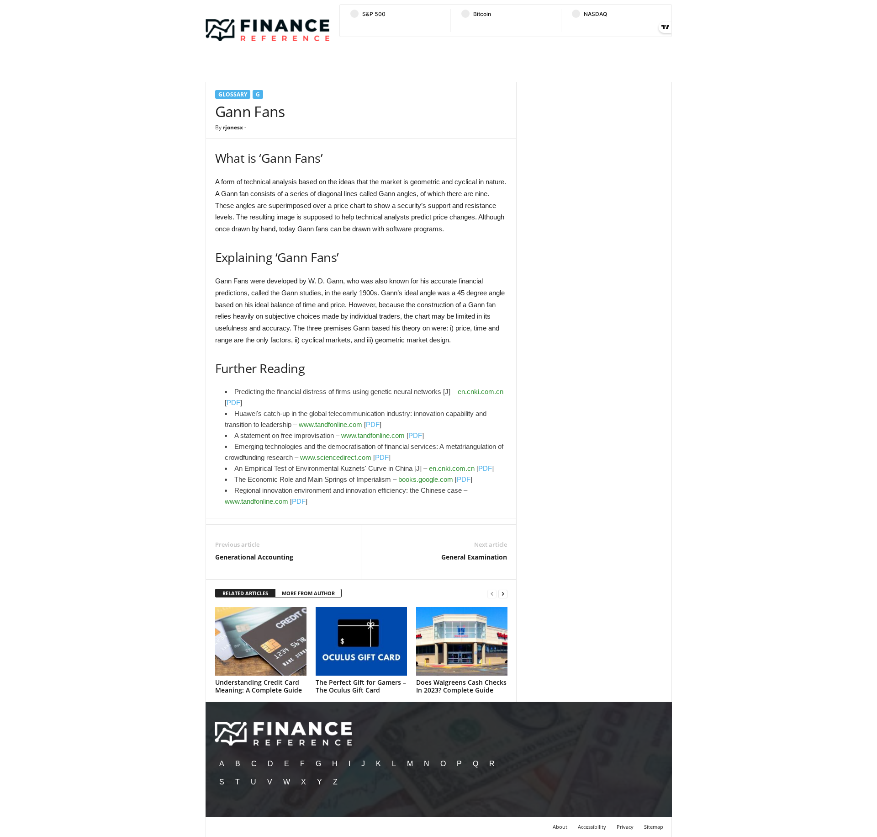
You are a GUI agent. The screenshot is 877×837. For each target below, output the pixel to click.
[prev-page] (492, 593)
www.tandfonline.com (330, 424)
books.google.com (425, 479)
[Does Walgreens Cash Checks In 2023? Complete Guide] (461, 641)
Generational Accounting (254, 557)
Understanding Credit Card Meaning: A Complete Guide (258, 686)
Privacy (625, 826)
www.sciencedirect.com (335, 457)
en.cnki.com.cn (480, 391)
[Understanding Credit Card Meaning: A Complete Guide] (260, 641)
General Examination (474, 557)
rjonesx (233, 127)
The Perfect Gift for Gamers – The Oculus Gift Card (361, 686)
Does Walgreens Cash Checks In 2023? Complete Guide (461, 686)
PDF (233, 402)
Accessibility (592, 826)
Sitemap (653, 826)
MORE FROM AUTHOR (308, 593)
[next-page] (502, 593)
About (560, 826)
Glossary (232, 94)
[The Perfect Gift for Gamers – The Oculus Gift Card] (361, 641)
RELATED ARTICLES (245, 593)
